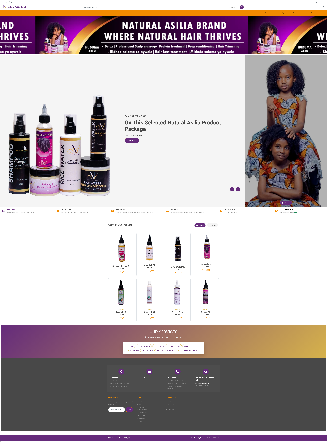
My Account (142, 419)
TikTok (169, 407)
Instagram (170, 404)
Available (121, 309)
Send (129, 409)
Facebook (170, 402)
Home (257, 13)
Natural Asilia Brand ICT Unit (209, 438)
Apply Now (298, 212)
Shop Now (134, 142)
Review (140, 421)
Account (141, 407)
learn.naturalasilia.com (202, 383)
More (318, 13)
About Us (291, 13)
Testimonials (142, 412)
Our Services (266, 13)
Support (11, 2)
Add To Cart (122, 267)
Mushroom (300, 13)
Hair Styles (282, 13)
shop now (287, 203)
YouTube (171, 410)
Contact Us (310, 13)
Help (5, 2)
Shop (274, 13)
